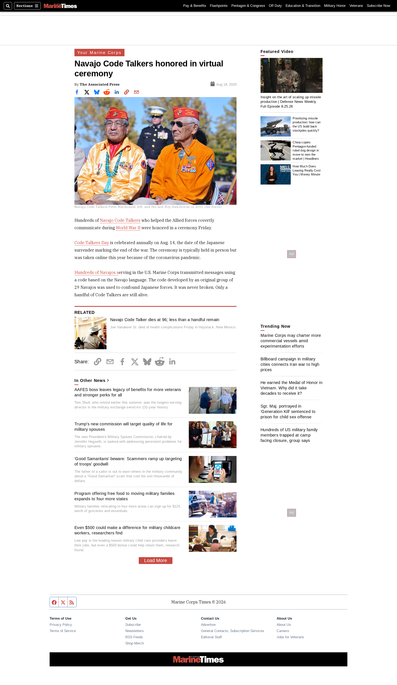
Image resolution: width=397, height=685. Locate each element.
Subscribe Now (378, 5)
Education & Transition (303, 5)
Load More (155, 560)
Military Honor (335, 5)
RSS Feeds (134, 637)
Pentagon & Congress (248, 5)
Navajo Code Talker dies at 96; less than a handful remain (164, 319)
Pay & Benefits (194, 5)
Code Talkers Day (91, 242)
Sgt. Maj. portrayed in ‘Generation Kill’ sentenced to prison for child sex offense (288, 411)
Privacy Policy (61, 625)
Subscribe (133, 625)
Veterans (356, 5)
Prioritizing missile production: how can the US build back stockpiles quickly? (306, 124)
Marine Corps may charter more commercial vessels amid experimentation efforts (291, 340)
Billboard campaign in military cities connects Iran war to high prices (290, 364)
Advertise (208, 625)
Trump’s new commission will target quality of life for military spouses (123, 427)
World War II (128, 227)
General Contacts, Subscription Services (232, 631)
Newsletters (134, 631)
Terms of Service (63, 631)
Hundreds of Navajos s (96, 272)
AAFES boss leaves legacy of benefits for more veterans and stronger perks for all (127, 392)
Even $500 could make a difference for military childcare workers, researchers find (127, 530)
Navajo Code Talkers (120, 220)
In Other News (89, 380)
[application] (292, 75)
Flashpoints (219, 5)
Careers (283, 631)
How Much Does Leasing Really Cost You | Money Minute (306, 170)
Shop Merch (134, 643)
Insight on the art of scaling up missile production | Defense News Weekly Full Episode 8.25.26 (291, 101)
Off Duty (275, 5)
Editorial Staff (211, 637)
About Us (284, 625)
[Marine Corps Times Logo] (60, 6)
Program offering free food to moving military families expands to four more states (124, 496)
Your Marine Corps (99, 52)
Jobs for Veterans (290, 637)
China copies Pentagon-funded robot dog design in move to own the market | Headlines (306, 150)
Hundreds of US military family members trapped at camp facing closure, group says (289, 435)
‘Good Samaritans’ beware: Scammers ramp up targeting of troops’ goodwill (128, 461)
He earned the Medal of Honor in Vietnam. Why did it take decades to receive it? (291, 388)
